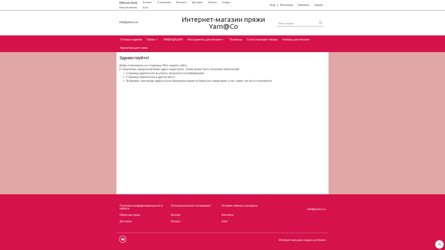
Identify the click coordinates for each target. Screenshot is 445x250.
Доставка (197, 2)
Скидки (226, 2)
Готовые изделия (131, 39)
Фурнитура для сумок (134, 47)
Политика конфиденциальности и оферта (141, 207)
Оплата (212, 2)
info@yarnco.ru (128, 22)
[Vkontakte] (122, 239)
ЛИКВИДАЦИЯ (173, 39)
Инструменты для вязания (204, 39)
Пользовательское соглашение (191, 205)
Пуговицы (235, 39)
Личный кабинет (128, 7)
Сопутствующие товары (262, 39)
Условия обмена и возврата (240, 205)
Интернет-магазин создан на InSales (302, 240)
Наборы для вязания (295, 39)
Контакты (181, 2)
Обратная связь (130, 214)
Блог (145, 7)
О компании (164, 2)
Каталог (147, 2)
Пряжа (151, 39)
